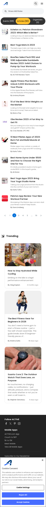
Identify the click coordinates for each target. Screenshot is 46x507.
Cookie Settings (23, 487)
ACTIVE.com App (12, 434)
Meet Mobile (10, 443)
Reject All (23, 495)
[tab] (8, 21)
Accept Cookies (23, 502)
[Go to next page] (41, 215)
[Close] (42, 460)
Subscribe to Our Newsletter (17, 456)
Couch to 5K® (11, 437)
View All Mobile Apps (13, 447)
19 (36, 215)
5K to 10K (8, 440)
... (31, 215)
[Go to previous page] (5, 215)
